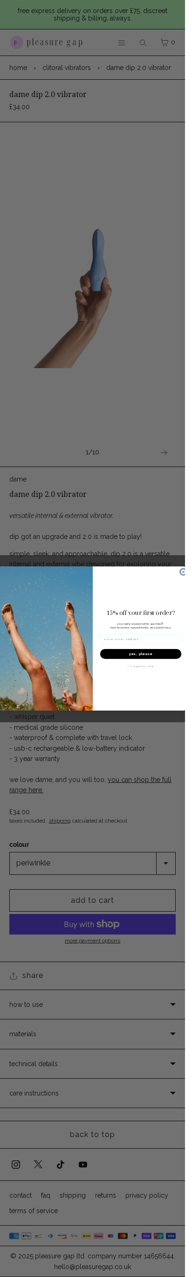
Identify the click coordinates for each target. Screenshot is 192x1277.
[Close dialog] (183, 572)
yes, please (140, 654)
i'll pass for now (140, 666)
